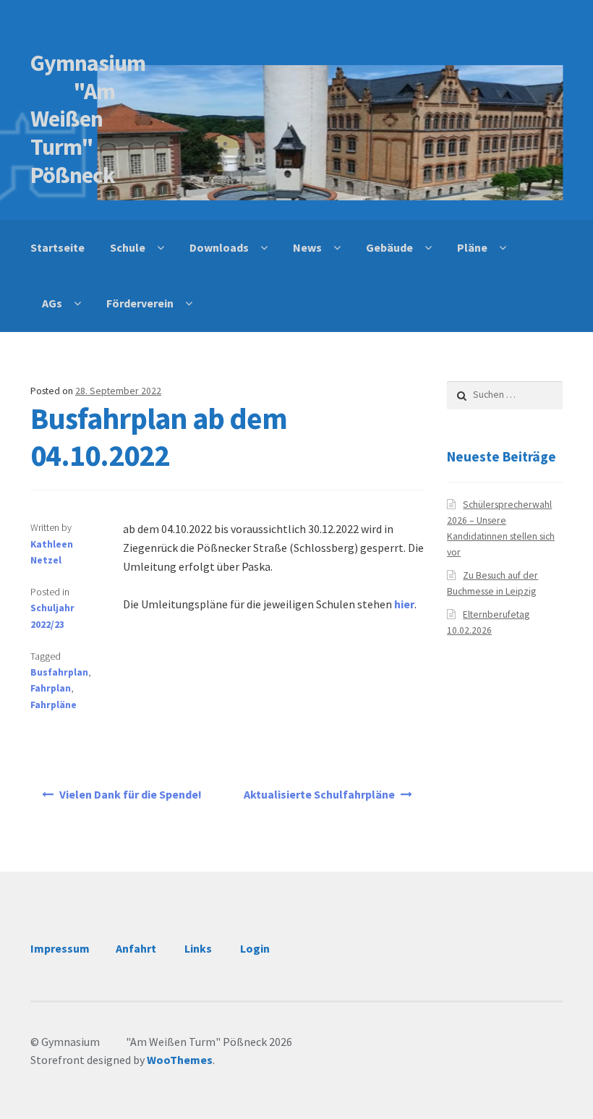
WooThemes (180, 1059)
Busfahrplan (59, 672)
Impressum (60, 948)
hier (404, 604)
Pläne (472, 247)
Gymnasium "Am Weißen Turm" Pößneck (87, 119)
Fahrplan (50, 688)
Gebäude (389, 247)
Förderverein (140, 303)
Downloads (219, 247)
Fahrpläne (53, 705)
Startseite (57, 247)
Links (198, 948)
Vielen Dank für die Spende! (130, 794)
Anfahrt (136, 948)
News (307, 247)
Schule (127, 247)
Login (255, 948)
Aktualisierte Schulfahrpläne (319, 794)
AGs (52, 303)
